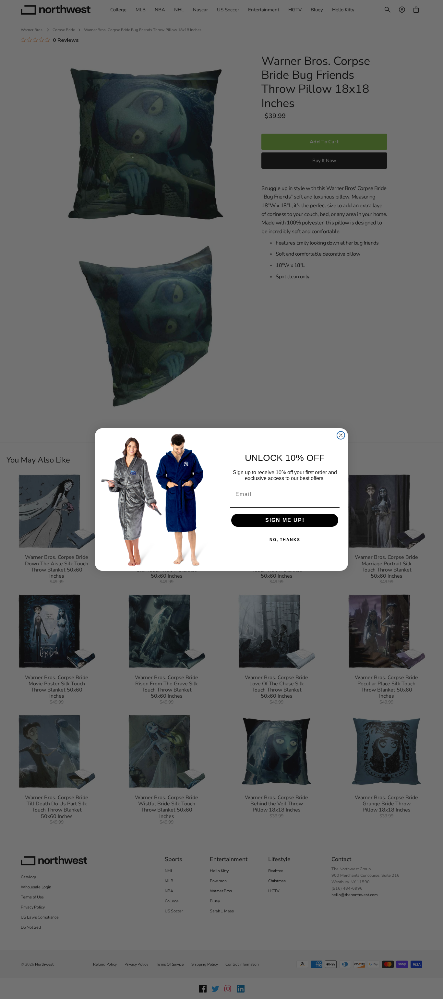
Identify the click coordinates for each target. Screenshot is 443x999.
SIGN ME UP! (285, 520)
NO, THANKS (284, 539)
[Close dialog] (341, 435)
